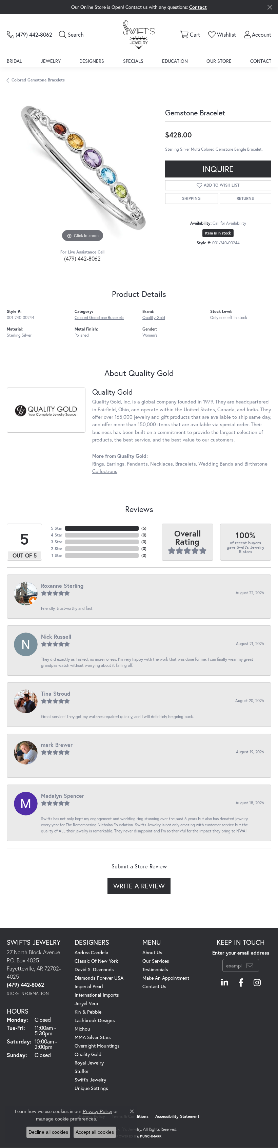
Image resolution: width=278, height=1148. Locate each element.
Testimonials (155, 969)
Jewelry (51, 61)
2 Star (56, 548)
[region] (82, 168)
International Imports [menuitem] (97, 995)
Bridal (14, 61)
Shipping (191, 198)
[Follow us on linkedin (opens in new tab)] (225, 983)
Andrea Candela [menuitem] (91, 952)
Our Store (219, 61)
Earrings (115, 463)
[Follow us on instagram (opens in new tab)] (257, 983)
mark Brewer (57, 744)
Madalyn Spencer (62, 795)
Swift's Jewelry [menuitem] (90, 1079)
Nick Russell (56, 636)
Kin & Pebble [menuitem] (88, 1012)
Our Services (155, 961)
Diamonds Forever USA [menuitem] (99, 978)
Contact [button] (198, 7)
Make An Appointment (165, 978)
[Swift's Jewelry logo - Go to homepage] (139, 34)
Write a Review (139, 885)
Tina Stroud (55, 693)
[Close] (269, 7)
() (143, 528)
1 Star (57, 555)
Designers (91, 61)
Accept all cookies (95, 1132)
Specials (133, 61)
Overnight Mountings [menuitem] (97, 1045)
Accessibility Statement (177, 1116)
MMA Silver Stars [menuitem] (93, 1037)
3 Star (56, 541)
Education (175, 61)
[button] (71, 35)
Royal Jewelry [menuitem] (89, 1062)
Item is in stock (218, 233)
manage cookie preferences (66, 1119)
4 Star (56, 535)
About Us (152, 952)
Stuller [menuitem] (81, 1071)
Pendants (137, 463)
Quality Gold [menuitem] (88, 1054)
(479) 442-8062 (82, 258)
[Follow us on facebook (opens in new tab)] (241, 983)
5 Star (56, 528)
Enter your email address (240, 952)
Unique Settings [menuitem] (91, 1088)
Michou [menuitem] (82, 1028)
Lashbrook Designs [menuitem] (95, 1020)
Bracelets (185, 463)
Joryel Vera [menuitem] (86, 1003)
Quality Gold (153, 317)
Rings (98, 463)
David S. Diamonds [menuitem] (94, 969)
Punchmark (150, 1136)
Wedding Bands (215, 463)
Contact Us (154, 986)
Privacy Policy (97, 1111)
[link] (29, 35)
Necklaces (161, 463)
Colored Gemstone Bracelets (38, 79)
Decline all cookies (48, 1132)
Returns (245, 198)
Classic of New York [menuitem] (96, 961)
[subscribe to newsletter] (250, 965)
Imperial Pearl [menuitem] (89, 986)
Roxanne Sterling (62, 585)
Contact (260, 61)
